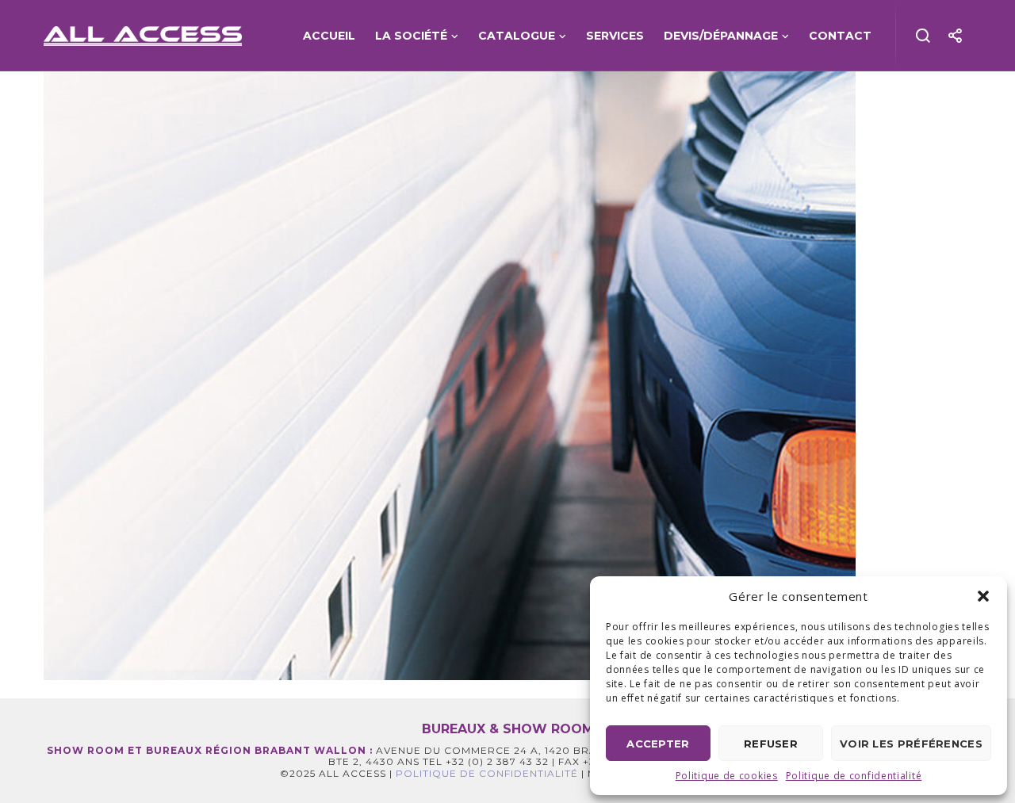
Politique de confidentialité (854, 775)
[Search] (923, 35)
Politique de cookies (727, 775)
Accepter (657, 743)
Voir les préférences (911, 743)
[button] (983, 596)
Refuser (771, 743)
